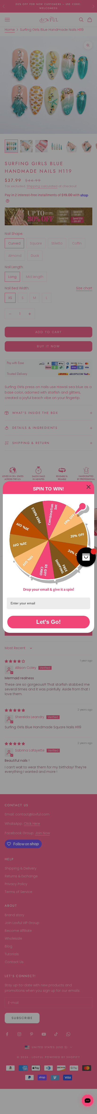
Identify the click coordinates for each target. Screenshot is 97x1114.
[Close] (88, 487)
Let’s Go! (48, 622)
